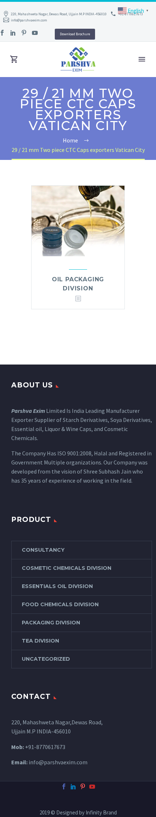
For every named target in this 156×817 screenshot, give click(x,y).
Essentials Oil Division (57, 586)
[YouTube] (34, 33)
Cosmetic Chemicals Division (66, 568)
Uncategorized (46, 659)
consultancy (43, 550)
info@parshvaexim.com (29, 20)
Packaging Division (51, 622)
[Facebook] (64, 786)
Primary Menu (141, 59)
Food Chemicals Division (60, 604)
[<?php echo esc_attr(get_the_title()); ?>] (78, 298)
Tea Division (40, 640)
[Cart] (14, 59)
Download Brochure (75, 34)
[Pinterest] (24, 33)
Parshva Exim (28, 410)
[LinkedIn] (13, 33)
